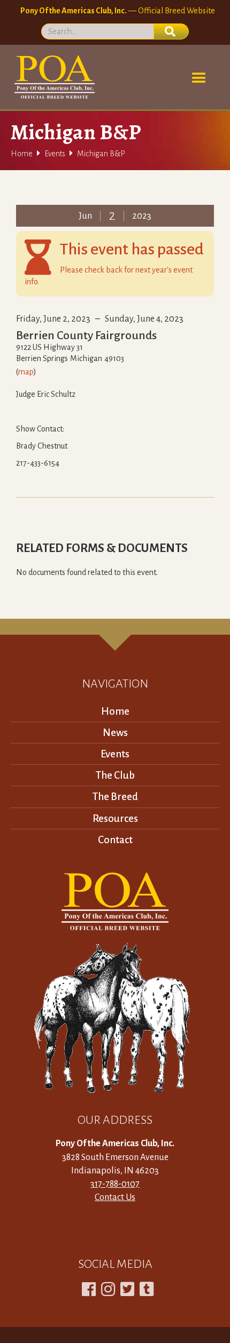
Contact (115, 839)
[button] (199, 78)
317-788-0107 (115, 1184)
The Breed (115, 796)
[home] (53, 77)
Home (22, 153)
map (26, 371)
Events (54, 153)
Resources (115, 818)
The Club (115, 775)
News (115, 732)
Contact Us (115, 1197)
